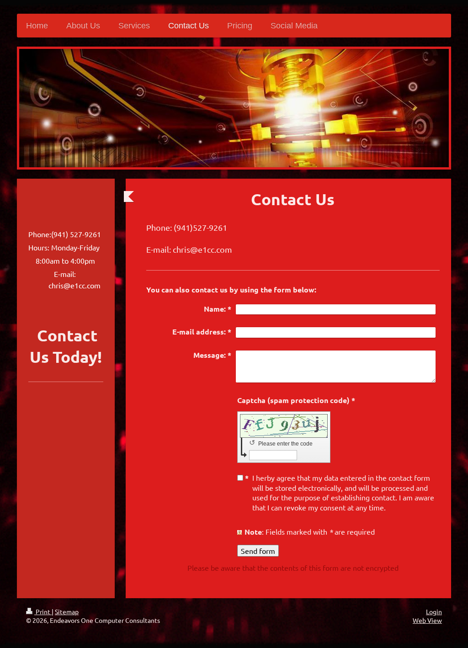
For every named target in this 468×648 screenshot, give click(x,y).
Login (434, 611)
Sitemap (67, 611)
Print (43, 611)
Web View (427, 620)
